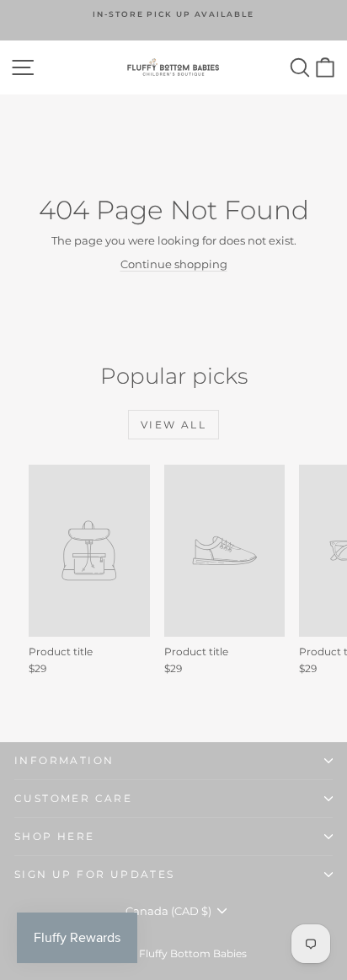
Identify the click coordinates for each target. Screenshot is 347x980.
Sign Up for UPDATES (94, 874)
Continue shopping (173, 264)
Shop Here (54, 836)
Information (64, 760)
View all (173, 424)
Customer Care (73, 798)
